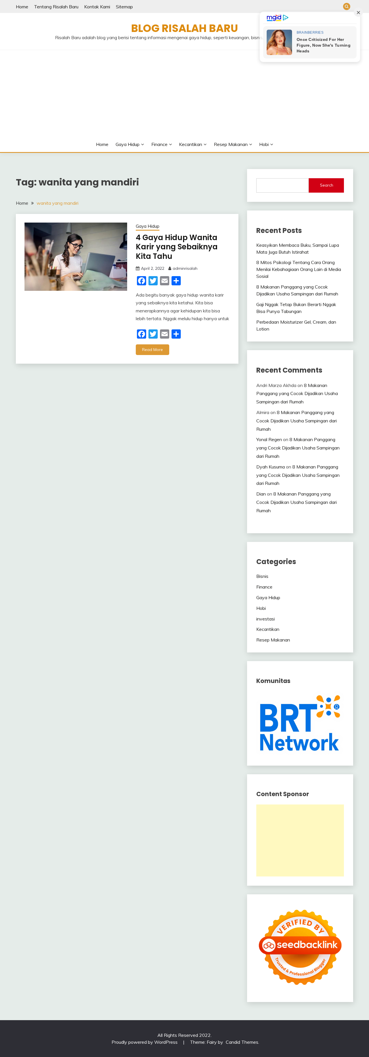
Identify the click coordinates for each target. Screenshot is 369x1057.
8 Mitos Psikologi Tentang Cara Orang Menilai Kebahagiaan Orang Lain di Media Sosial (298, 269)
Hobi (264, 144)
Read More (152, 349)
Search (326, 185)
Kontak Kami (97, 7)
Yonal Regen (269, 439)
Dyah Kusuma (270, 467)
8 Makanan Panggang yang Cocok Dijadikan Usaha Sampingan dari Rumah (297, 393)
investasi (265, 619)
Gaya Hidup (128, 144)
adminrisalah (185, 268)
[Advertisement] (189, 93)
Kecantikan (190, 144)
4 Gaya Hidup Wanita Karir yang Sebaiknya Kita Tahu (177, 246)
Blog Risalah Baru (184, 28)
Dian (261, 494)
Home (22, 7)
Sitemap (124, 7)
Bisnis (262, 576)
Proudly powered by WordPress (145, 1042)
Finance (159, 144)
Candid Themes (242, 1042)
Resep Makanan (231, 144)
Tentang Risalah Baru (56, 7)
